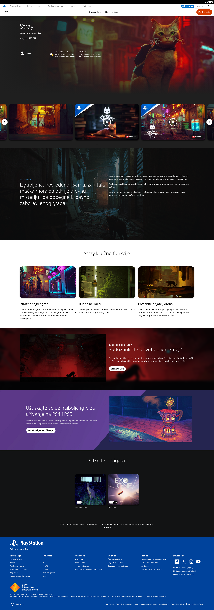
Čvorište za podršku (115, 559)
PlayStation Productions (18, 569)
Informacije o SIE (16, 559)
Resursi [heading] (144, 555)
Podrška (85, 6)
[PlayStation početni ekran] (4, 6)
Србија (18, 604)
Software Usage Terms (195, 604)
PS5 (28, 6)
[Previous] (5, 122)
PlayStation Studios (17, 566)
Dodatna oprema (55, 6)
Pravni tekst (109, 604)
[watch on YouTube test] (131, 137)
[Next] (209, 122)
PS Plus (45, 569)
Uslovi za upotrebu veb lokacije (145, 604)
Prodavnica (15, 6)
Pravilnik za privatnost (124, 604)
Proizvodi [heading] (47, 555)
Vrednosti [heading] (80, 555)
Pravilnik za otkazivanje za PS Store (153, 559)
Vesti (73, 6)
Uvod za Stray (111, 12)
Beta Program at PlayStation (183, 574)
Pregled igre (95, 12)
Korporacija (14, 573)
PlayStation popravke (115, 563)
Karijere (13, 563)
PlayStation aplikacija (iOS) (183, 568)
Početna (13, 549)
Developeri (145, 566)
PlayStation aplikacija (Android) (184, 571)
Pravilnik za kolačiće (178, 604)
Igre (39, 6)
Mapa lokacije (164, 604)
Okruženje (79, 559)
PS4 (44, 563)
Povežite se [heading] (178, 555)
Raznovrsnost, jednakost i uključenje (88, 569)
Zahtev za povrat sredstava (118, 566)
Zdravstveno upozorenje (149, 563)
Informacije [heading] (15, 555)
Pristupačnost (80, 563)
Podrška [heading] (112, 555)
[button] (107, 122)
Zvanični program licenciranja (151, 569)
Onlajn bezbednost (82, 566)
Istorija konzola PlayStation (20, 576)
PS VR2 (45, 566)
